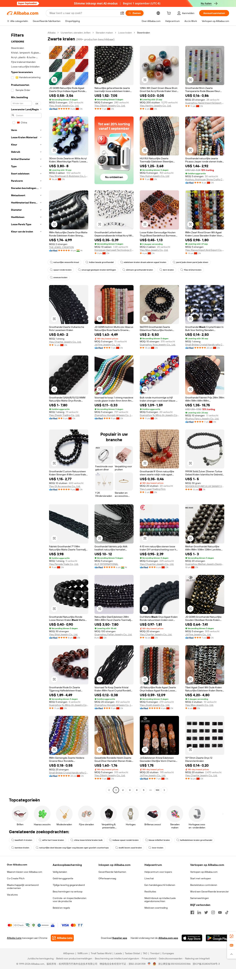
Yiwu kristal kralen (192, 270)
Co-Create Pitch (16, 878)
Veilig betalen (60, 871)
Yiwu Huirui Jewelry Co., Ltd (154, 176)
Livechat (149, 878)
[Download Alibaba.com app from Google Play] (217, 937)
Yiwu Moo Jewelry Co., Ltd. (154, 250)
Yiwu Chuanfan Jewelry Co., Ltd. (157, 564)
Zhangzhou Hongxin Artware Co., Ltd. (114, 415)
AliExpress (68, 953)
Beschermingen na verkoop (67, 891)
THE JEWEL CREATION (61, 247)
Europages (168, 953)
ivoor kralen (157, 847)
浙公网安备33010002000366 (174, 963)
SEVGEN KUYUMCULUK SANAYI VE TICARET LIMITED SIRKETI (204, 486)
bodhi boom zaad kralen (130, 847)
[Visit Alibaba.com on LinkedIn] (199, 912)
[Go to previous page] (109, 790)
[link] (231, 936)
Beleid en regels (61, 907)
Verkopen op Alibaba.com (204, 871)
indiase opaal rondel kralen (125, 840)
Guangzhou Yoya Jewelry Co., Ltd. (158, 344)
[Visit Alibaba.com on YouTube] (220, 912)
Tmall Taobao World (101, 953)
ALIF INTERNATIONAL (106, 564)
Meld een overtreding (156, 907)
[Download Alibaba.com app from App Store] (192, 937)
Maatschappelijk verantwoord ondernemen (23, 886)
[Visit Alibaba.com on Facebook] (192, 912)
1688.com (82, 953)
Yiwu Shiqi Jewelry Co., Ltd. (63, 634)
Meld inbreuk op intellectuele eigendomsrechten (160, 900)
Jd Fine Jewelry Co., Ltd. (107, 344)
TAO (145, 953)
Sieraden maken (104, 32)
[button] (122, 13)
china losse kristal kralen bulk (88, 840)
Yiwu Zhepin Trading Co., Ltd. (64, 415)
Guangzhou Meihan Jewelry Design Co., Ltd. (204, 564)
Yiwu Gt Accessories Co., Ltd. (64, 486)
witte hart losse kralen (53, 840)
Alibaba (51, 32)
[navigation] (26, 412)
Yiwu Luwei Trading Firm (153, 489)
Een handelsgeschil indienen (159, 885)
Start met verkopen (200, 878)
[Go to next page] (164, 790)
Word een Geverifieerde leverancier (209, 891)
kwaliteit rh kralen (23, 840)
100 (157, 790)
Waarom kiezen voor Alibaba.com (24, 871)
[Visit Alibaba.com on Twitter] (206, 912)
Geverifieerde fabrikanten (112, 871)
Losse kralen (125, 32)
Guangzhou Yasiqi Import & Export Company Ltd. (204, 102)
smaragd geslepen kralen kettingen (99, 270)
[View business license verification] (149, 964)
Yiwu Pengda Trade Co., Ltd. (63, 564)
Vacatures (12, 894)
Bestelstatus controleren (203, 885)
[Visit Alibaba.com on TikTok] (227, 912)
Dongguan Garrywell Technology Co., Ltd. (114, 250)
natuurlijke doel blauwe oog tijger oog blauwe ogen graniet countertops (74, 847)
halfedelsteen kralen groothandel (196, 840)
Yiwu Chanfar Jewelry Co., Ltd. (65, 341)
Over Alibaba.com (17, 864)
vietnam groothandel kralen (139, 270)
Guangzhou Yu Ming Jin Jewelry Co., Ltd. (159, 415)
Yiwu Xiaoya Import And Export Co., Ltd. (204, 250)
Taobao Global (132, 953)
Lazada (118, 953)
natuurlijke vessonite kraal (66, 262)
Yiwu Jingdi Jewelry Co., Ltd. (64, 105)
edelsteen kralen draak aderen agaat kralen (145, 262)
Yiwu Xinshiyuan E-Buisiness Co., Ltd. (68, 176)
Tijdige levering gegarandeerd (69, 885)
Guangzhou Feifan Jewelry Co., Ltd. (113, 634)
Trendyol (154, 953)
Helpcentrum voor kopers (158, 871)
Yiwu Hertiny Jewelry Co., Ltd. (155, 105)
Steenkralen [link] (143, 32)
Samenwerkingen (199, 898)
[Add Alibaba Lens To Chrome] (62, 937)
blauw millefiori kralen (159, 840)
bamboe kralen (22, 847)
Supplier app (119, 938)
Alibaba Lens (14, 938)
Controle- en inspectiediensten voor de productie (69, 900)
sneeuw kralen (60, 277)
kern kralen (168, 270)
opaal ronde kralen (62, 270)
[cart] (169, 13)
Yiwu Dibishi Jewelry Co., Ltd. (110, 105)
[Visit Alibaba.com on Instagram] (213, 912)
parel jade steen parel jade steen (192, 262)
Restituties (150, 891)
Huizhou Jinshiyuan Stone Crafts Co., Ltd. (204, 179)
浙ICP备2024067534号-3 (206, 963)
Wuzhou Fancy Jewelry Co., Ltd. (202, 418)
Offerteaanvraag (107, 878)
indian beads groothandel (101, 262)
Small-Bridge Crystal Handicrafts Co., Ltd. (204, 344)
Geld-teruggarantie (63, 878)
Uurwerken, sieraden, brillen (76, 32)
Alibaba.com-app (168, 938)
